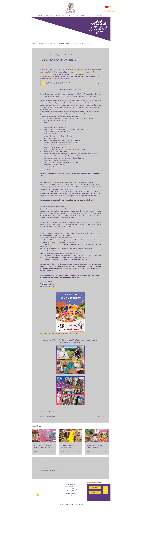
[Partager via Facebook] (41, 411)
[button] (107, 43)
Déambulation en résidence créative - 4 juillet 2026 (95, 446)
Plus (89, 43)
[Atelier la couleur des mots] (110, 6)
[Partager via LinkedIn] (49, 411)
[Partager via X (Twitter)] (45, 411)
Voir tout (106, 426)
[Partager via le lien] (53, 411)
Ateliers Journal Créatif (79, 43)
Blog (33, 43)
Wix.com (80, 504)
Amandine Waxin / (67, 489)
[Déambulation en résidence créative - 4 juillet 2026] (97, 435)
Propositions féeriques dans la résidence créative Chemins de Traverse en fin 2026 (43, 446)
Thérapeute (76, 489)
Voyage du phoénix (64, 43)
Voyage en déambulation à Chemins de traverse (68, 446)
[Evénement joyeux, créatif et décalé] (70, 435)
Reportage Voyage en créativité (46, 43)
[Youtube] (107, 6)
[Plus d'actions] (100, 55)
